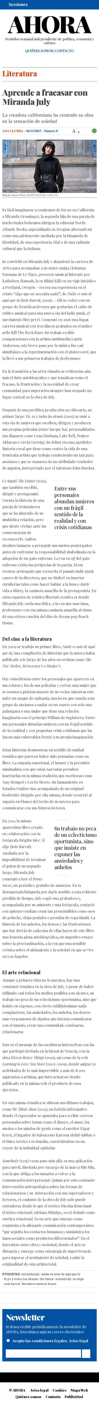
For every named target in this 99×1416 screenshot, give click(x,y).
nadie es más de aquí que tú (60, 1274)
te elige (78, 1279)
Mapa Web (79, 1390)
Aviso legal (78, 1340)
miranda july (30, 1274)
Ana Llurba (12, 130)
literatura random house (39, 1284)
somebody (63, 1279)
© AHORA (17, 1390)
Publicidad (74, 1396)
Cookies (60, 1390)
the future (47, 1279)
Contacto (64, 51)
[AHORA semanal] (49, 25)
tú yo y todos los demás (21, 1279)
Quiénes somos (39, 51)
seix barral (12, 1284)
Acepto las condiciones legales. (40, 1340)
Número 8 (51, 130)
